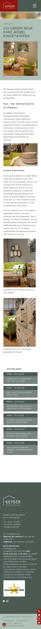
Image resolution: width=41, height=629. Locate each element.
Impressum (8, 621)
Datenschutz (22, 621)
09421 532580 (14, 522)
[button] (4, 625)
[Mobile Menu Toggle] (35, 5)
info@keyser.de (11, 527)
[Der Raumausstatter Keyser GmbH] (9, 6)
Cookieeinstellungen (13, 626)
